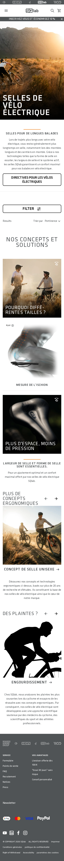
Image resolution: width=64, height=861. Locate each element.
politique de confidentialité (37, 847)
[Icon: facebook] (18, 833)
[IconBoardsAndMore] (6, 743)
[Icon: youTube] (5, 833)
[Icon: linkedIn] (12, 833)
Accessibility (28, 852)
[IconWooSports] (57, 2)
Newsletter (9, 803)
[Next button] (56, 498)
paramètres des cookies (48, 852)
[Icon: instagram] (25, 833)
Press (5, 787)
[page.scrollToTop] (59, 853)
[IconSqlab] (42, 2)
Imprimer (55, 841)
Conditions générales (12, 847)
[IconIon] (17, 2)
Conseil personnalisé (42, 779)
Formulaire (8, 760)
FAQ (5, 771)
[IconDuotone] (4, 2)
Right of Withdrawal (11, 852)
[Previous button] (46, 498)
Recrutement (9, 776)
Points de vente (10, 765)
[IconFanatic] (30, 2)
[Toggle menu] (6, 10)
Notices (6, 781)
